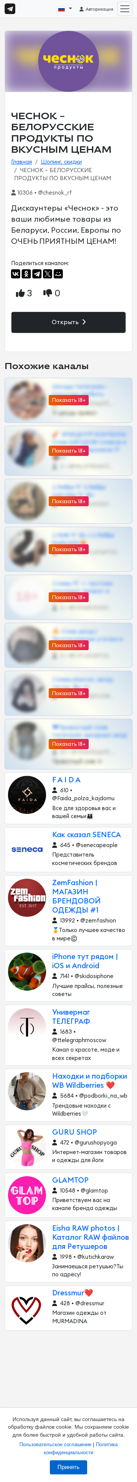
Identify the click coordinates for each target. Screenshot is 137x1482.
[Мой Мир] (58, 273)
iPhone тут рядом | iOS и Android (85, 961)
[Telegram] (36, 273)
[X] (47, 273)
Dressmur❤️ (72, 1293)
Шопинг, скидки (61, 162)
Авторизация (98, 9)
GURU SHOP (74, 1132)
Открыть (66, 322)
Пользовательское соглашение (55, 1444)
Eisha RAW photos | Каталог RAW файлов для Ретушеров (90, 1237)
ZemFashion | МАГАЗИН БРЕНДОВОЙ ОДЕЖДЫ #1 (76, 896)
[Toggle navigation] (124, 9)
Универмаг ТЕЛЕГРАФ (71, 1017)
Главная (21, 162)
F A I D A (66, 780)
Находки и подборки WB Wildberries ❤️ (89, 1081)
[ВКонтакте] (15, 273)
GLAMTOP (70, 1180)
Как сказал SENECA (86, 835)
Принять (68, 1467)
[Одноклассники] (26, 273)
